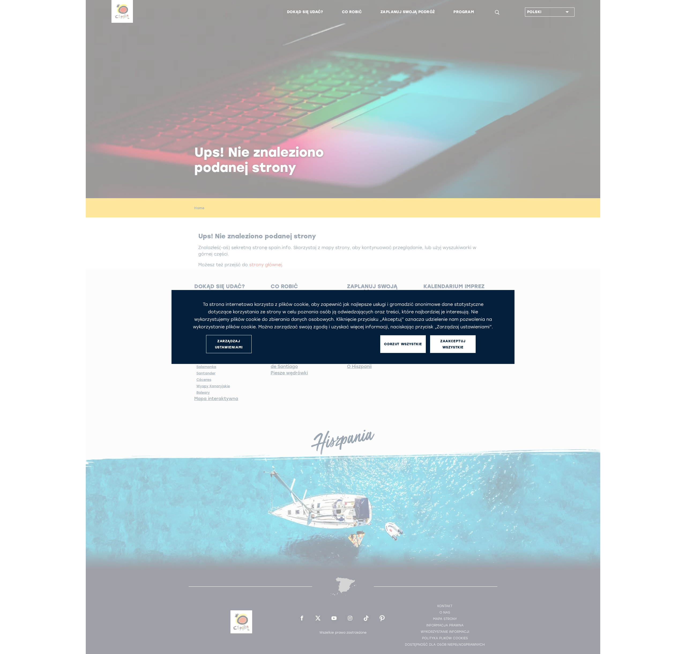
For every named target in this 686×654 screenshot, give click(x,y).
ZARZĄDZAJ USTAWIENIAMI (229, 344)
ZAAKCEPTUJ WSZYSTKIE (452, 344)
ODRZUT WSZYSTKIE (403, 344)
